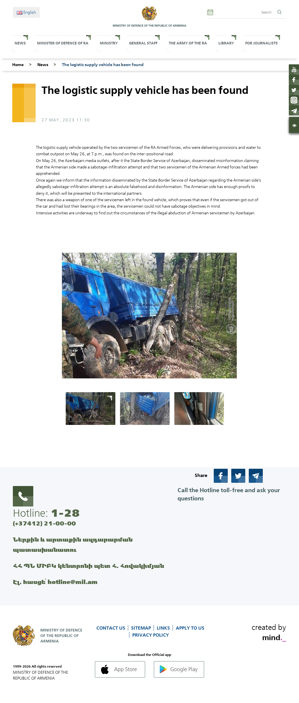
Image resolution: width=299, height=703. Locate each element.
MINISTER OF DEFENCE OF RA (62, 43)
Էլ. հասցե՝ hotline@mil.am (55, 581)
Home (18, 64)
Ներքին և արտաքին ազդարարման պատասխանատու (73, 544)
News (20, 43)
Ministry (109, 43)
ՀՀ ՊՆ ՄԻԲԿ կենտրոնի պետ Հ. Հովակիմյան (88, 565)
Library (226, 43)
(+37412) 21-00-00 (44, 523)
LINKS (164, 628)
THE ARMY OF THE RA (188, 43)
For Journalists (261, 43)
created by (269, 631)
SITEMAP (141, 628)
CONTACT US (111, 628)
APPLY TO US (190, 628)
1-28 (65, 513)
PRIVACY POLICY (150, 635)
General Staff (143, 43)
